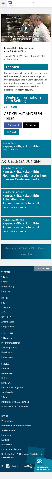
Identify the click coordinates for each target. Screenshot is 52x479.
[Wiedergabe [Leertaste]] (26, 28)
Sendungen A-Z (8, 347)
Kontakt (5, 368)
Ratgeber (5, 291)
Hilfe (3, 378)
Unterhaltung (7, 286)
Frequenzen (7, 326)
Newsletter (6, 373)
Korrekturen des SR (10, 449)
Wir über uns (7, 421)
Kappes (41, 248)
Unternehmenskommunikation (16, 425)
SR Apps (5, 397)
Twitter (32, 125)
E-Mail (13, 132)
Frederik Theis (25, 254)
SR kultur (5, 307)
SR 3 (3, 312)
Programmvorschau (11, 342)
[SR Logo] (11, 3)
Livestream (6, 352)
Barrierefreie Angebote (12, 387)
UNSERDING (7, 317)
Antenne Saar (7, 321)
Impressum (6, 435)
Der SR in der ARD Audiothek (14, 406)
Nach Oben (44, 268)
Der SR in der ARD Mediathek (15, 401)
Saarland (10, 248)
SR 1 (3, 302)
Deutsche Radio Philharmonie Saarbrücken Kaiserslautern (21, 456)
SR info (4, 277)
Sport (4, 281)
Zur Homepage (11, 106)
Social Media (7, 392)
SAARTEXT (6, 382)
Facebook (14, 125)
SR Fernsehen (7, 338)
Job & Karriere (8, 430)
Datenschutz (7, 444)
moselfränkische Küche (26, 248)
